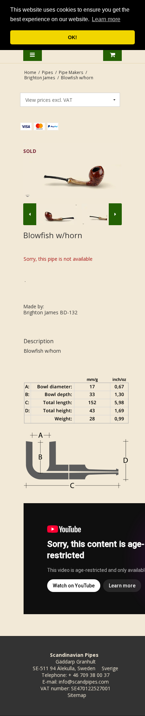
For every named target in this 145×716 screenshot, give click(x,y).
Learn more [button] (106, 19)
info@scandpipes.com (84, 681)
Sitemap (77, 695)
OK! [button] (72, 37)
